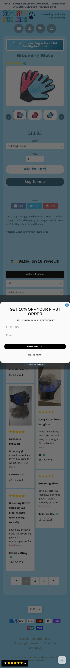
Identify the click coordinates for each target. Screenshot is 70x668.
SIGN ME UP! (35, 346)
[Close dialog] (67, 304)
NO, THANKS (35, 355)
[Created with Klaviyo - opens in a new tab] (35, 364)
